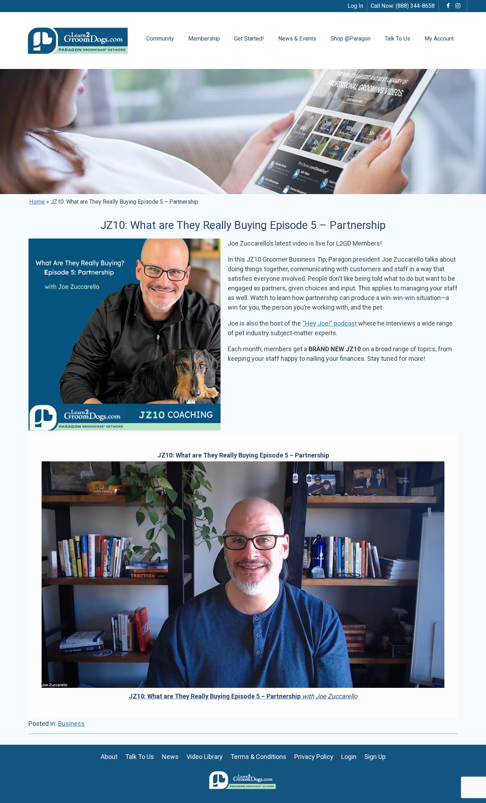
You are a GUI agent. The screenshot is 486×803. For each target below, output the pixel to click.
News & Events (297, 38)
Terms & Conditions (258, 756)
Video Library (204, 756)
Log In (355, 5)
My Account (439, 38)
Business (71, 723)
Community (160, 38)
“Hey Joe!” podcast (329, 323)
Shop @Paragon (350, 38)
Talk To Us (397, 38)
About (109, 756)
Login (348, 756)
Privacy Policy (313, 756)
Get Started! (249, 38)
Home (37, 201)
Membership (204, 38)
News (170, 756)
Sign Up (375, 756)
